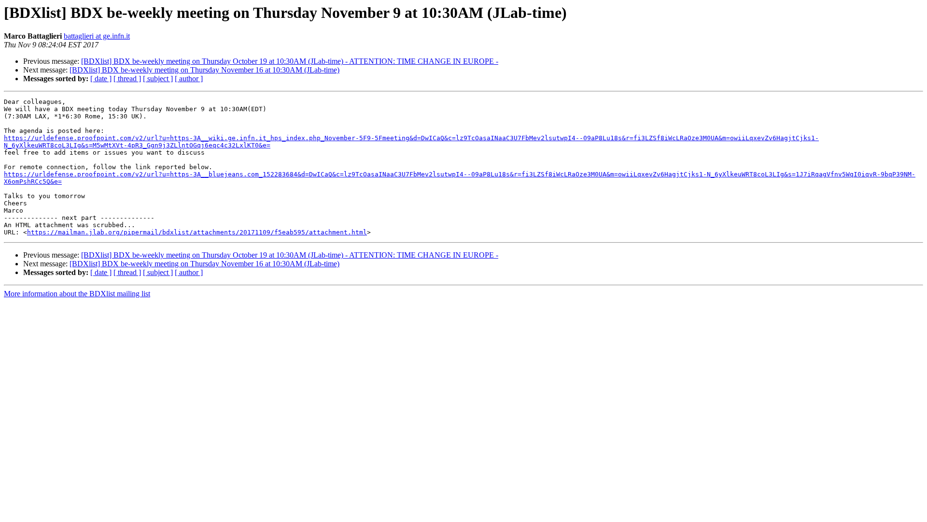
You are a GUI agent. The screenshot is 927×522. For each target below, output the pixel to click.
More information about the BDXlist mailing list (77, 294)
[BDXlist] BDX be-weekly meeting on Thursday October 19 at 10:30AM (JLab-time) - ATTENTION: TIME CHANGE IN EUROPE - (289, 61)
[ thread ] (127, 78)
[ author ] (189, 78)
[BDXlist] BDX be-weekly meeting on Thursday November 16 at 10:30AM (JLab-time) (204, 70)
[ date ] (101, 78)
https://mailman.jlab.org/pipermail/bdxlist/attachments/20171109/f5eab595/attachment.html (197, 232)
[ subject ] (158, 78)
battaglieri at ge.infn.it (97, 36)
